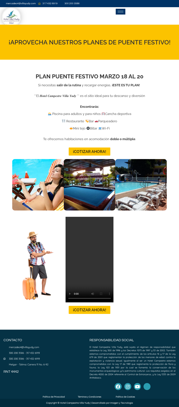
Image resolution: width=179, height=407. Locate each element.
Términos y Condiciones (89, 397)
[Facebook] (118, 386)
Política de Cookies (125, 397)
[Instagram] (127, 386)
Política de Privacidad (54, 397)
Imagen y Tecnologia (121, 403)
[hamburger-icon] (120, 12)
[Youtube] (137, 386)
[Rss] (147, 386)
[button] (16, 185)
